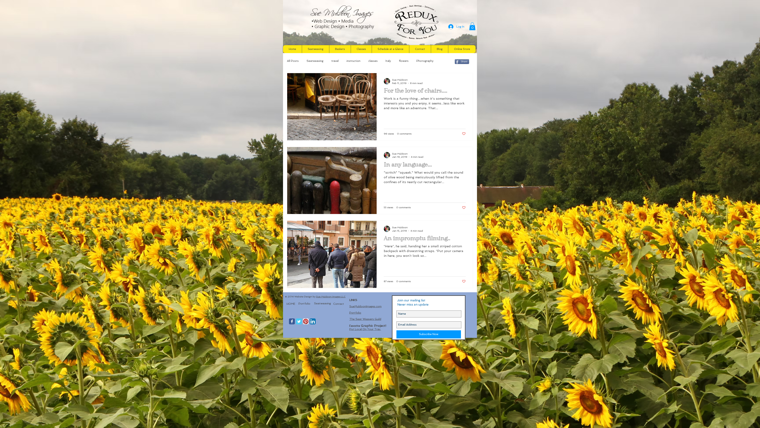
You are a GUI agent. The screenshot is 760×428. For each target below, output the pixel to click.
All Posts (293, 60)
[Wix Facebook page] (292, 321)
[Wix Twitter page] (299, 321)
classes (373, 60)
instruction (353, 60)
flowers (403, 60)
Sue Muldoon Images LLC (331, 296)
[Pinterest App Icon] (306, 321)
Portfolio (355, 312)
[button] (472, 26)
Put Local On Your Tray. (365, 329)
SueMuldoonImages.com (365, 306)
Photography (424, 60)
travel (335, 60)
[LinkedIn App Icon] (313, 321)
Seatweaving (315, 60)
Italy (388, 60)
